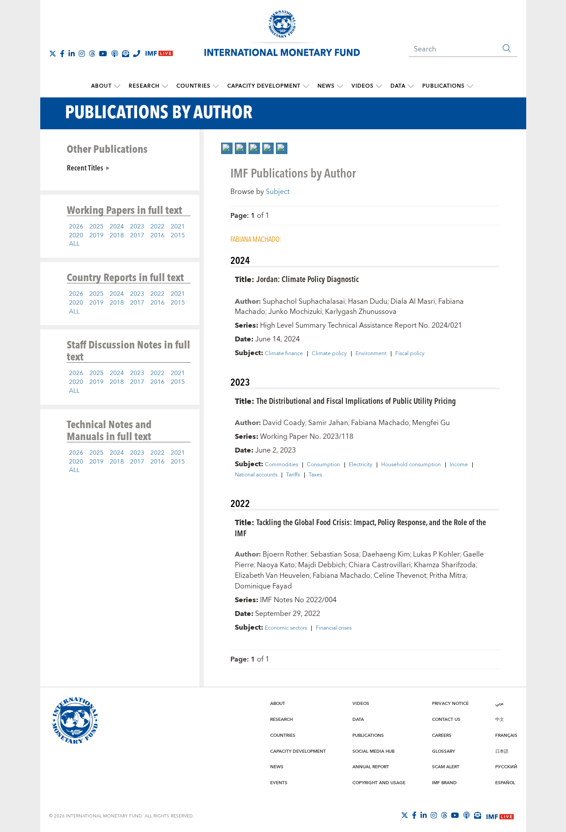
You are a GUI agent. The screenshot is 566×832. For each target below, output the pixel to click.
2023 (137, 226)
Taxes (315, 475)
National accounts (256, 475)
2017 (137, 235)
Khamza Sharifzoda (445, 565)
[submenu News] (340, 86)
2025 (96, 226)
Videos (363, 86)
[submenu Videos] (379, 86)
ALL (74, 244)
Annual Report (370, 767)
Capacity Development (264, 86)
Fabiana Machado (380, 423)
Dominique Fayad (263, 586)
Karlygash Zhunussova (361, 312)
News (326, 86)
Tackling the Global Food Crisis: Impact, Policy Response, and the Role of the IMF (360, 527)
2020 (76, 235)
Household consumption (411, 465)
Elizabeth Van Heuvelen (272, 575)
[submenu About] (117, 86)
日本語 (502, 751)
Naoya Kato (276, 565)
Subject (278, 192)
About (101, 86)
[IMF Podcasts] (466, 815)
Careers (441, 735)
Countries (193, 86)
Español (505, 783)
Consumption (323, 465)
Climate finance (284, 353)
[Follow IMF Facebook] (62, 53)
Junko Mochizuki (295, 312)
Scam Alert (445, 767)
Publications (443, 86)
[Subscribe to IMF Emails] (125, 53)
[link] (227, 148)
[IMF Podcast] (114, 53)
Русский (506, 767)
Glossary (443, 751)
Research (144, 86)
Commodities (281, 465)
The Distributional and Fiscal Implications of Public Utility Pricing (356, 400)
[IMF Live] (500, 815)
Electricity (360, 465)
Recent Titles (85, 167)
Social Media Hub (373, 751)
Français (506, 735)
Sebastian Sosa (334, 554)
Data (397, 86)
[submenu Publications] (470, 86)
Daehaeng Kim (386, 554)
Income (459, 465)
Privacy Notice (450, 704)
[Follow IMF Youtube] (103, 53)
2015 (178, 235)
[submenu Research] (165, 86)
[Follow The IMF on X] (52, 53)
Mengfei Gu (431, 423)
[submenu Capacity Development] (306, 86)
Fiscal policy (409, 353)
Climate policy (329, 353)
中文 (499, 720)
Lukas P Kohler (436, 554)
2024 (117, 226)
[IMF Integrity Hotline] (136, 53)
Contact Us (446, 720)
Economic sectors (286, 628)
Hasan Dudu (367, 301)
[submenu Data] (410, 86)
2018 (117, 235)
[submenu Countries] (215, 86)
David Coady (284, 423)
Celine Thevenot (400, 575)
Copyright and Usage (378, 783)
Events (278, 783)
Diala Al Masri (412, 301)
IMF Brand (444, 783)
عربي (499, 704)
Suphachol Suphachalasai (304, 301)
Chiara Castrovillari (379, 565)
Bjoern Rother (285, 554)
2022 (157, 226)
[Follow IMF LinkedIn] (72, 53)
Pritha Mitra (447, 575)
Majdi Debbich (321, 565)
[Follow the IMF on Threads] (92, 53)
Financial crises (334, 628)
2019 (96, 235)
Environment (371, 353)
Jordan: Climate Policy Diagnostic (307, 279)
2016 (157, 235)
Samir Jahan (328, 423)
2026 (76, 226)
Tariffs (293, 475)
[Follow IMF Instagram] (82, 53)
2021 (178, 226)
